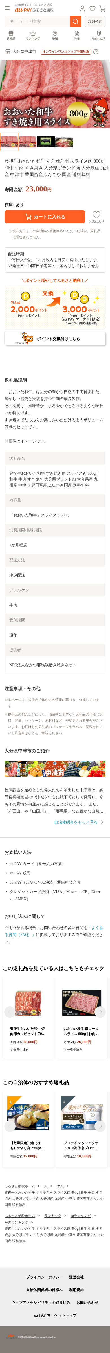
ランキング (33, 38)
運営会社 (76, 1277)
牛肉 (60, 1186)
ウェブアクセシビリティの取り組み (41, 1302)
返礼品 (11, 38)
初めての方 (99, 38)
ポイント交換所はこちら (58, 338)
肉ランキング (81, 1216)
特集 (77, 38)
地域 (55, 38)
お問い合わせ (87, 1302)
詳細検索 (95, 21)
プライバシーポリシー (44, 1277)
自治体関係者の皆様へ (44, 1290)
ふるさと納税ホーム (20, 1186)
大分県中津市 (24, 51)
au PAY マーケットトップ (55, 1315)
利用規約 (76, 1290)
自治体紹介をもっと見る (76, 822)
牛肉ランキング (16, 1222)
